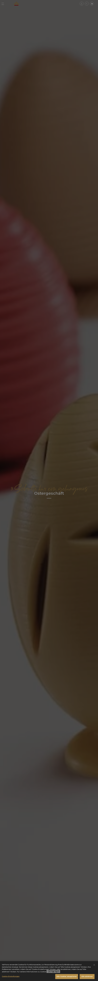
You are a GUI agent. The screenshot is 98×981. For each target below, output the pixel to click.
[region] (49, 971)
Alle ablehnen (87, 976)
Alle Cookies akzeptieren (67, 976)
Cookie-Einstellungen (11, 976)
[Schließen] (94, 965)
